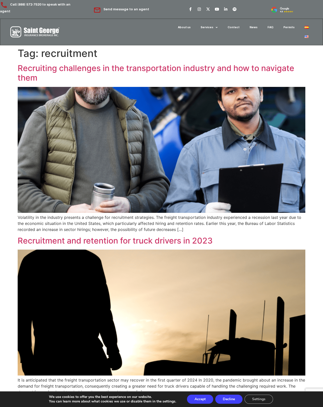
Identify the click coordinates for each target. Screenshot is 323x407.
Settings (258, 399)
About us (184, 27)
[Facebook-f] (190, 9)
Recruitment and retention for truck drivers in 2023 (115, 241)
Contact (233, 27)
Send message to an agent (126, 9)
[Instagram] (199, 9)
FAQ (270, 27)
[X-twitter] (208, 9)
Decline (229, 399)
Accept (200, 399)
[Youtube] (217, 9)
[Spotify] (234, 9)
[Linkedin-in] (225, 9)
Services (207, 27)
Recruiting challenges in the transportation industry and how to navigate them (156, 73)
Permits (288, 27)
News (253, 27)
